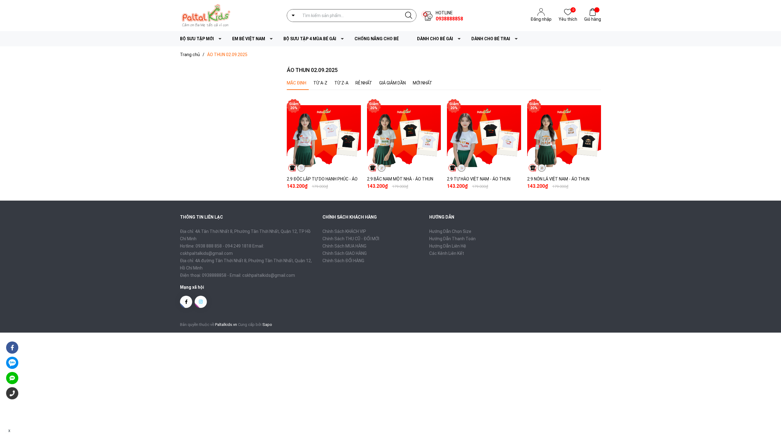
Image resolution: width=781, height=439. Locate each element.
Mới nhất (422, 82)
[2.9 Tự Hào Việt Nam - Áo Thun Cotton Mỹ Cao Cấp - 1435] (484, 136)
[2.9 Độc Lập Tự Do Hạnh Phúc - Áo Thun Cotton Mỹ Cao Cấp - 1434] (324, 136)
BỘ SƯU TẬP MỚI (197, 38)
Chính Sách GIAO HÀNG (344, 253)
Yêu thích (568, 19)
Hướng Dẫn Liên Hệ (447, 246)
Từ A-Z (320, 82)
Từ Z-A (341, 82)
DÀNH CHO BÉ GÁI (435, 38)
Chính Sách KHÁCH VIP (344, 231)
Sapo (267, 324)
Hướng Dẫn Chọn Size (450, 231)
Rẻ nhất (363, 82)
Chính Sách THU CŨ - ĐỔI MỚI (350, 238)
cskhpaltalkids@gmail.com (268, 275)
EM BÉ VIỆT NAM (248, 38)
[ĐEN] (292, 168)
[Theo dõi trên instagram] (201, 302)
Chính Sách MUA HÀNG (344, 246)
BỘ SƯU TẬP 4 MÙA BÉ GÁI (309, 38)
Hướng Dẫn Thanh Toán (452, 238)
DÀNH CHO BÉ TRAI (490, 38)
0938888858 (449, 19)
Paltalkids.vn (226, 324)
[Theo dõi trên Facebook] (186, 302)
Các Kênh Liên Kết (446, 253)
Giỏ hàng (592, 19)
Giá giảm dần (392, 82)
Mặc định (296, 82)
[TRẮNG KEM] (301, 168)
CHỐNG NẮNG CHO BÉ (377, 38)
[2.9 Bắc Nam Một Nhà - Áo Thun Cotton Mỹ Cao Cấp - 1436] (404, 136)
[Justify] (408, 15)
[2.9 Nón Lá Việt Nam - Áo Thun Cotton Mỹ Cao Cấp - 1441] (564, 136)
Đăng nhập (541, 19)
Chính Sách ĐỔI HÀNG (343, 260)
